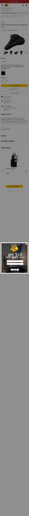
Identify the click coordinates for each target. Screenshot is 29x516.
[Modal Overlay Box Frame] (14, 258)
